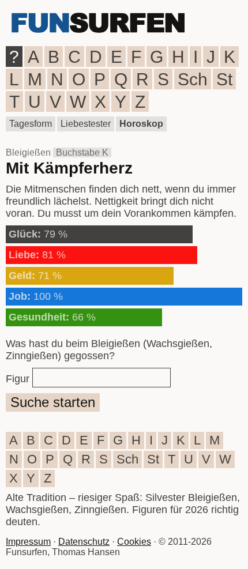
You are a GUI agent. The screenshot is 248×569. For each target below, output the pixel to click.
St (224, 79)
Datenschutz (84, 542)
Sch (193, 79)
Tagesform (30, 124)
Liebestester (86, 124)
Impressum (28, 542)
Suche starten (52, 402)
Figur (17, 379)
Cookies (134, 542)
